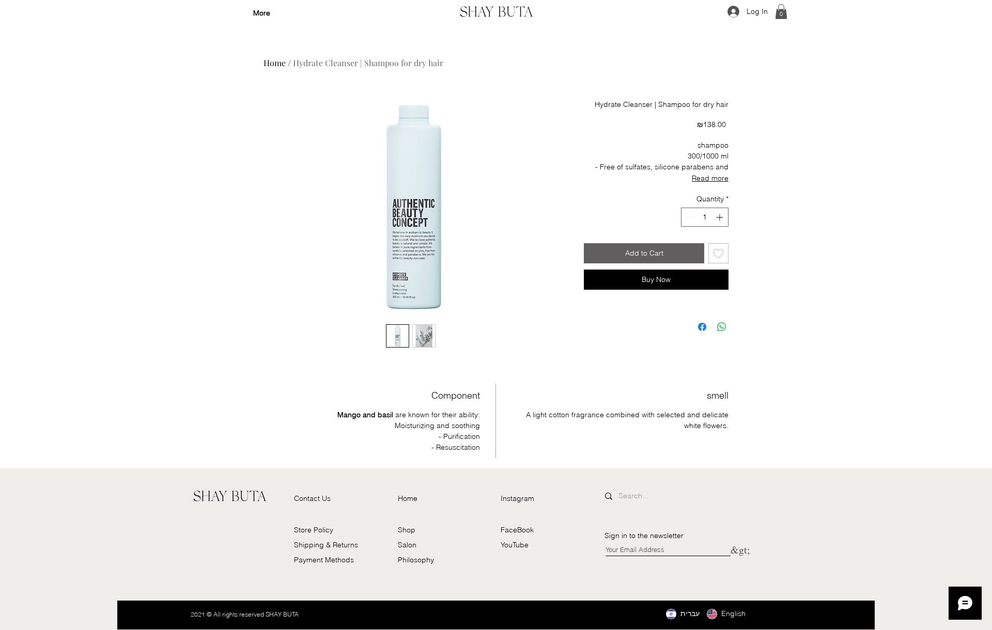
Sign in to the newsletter (644, 535)
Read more (710, 178)
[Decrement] (689, 217)
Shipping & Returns (326, 544)
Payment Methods (324, 559)
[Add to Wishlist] (718, 253)
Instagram (517, 498)
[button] (781, 11)
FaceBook (517, 529)
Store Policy (313, 529)
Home (275, 62)
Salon (407, 544)
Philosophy (416, 559)
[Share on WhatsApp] (722, 327)
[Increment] (720, 217)
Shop (406, 529)
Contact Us (312, 498)
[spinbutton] (704, 217)
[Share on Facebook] (702, 327)
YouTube (515, 544)
